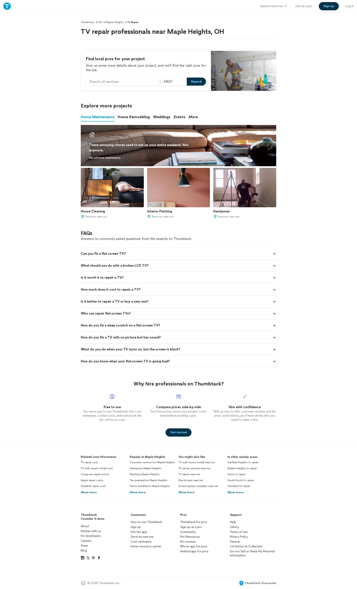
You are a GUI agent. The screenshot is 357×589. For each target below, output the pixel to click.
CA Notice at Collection (246, 546)
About (85, 526)
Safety (234, 527)
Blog (84, 550)
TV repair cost (89, 462)
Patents (235, 541)
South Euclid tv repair (240, 480)
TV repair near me (189, 474)
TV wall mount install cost (97, 468)
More (193, 117)
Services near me (142, 536)
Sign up (136, 527)
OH (100, 22)
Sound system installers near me (198, 486)
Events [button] (179, 117)
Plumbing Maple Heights (144, 474)
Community (188, 532)
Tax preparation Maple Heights (148, 480)
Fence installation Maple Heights (150, 486)
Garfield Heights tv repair (242, 462)
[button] (178, 253)
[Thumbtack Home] (7, 6)
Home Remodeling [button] (134, 117)
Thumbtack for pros (193, 522)
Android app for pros (194, 551)
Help (233, 522)
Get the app (139, 532)
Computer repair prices (95, 474)
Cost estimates (141, 541)
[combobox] (121, 82)
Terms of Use (239, 532)
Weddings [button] (161, 117)
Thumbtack (87, 22)
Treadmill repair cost (93, 486)
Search (196, 82)
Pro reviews (188, 541)
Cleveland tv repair (238, 486)
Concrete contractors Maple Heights (152, 462)
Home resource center (146, 546)
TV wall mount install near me (196, 462)
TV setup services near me (194, 468)
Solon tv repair (236, 474)
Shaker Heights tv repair (242, 468)
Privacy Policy (239, 536)
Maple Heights (115, 22)
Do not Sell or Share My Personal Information (252, 553)
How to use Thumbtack (146, 522)
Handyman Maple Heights (145, 468)
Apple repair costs (92, 480)
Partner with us (91, 531)
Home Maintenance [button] (97, 117)
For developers (91, 536)
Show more (89, 492)
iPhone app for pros (193, 546)
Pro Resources (190, 536)
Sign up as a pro (191, 527)
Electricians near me (190, 480)
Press (84, 545)
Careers (86, 541)
